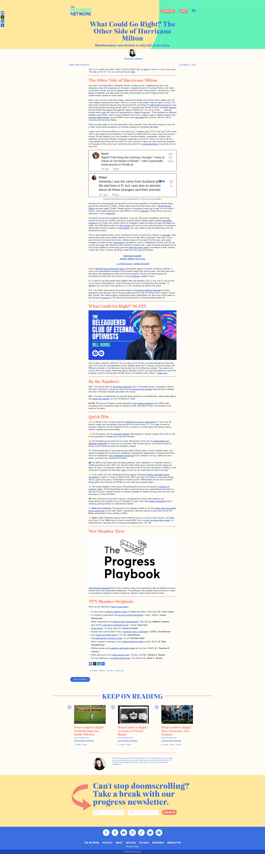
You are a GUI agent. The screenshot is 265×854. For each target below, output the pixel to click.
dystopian (144, 211)
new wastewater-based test (121, 456)
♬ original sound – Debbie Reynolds (132, 264)
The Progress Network (81, 11)
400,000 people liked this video (109, 269)
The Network (91, 842)
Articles (131, 842)
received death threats (99, 118)
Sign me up (169, 812)
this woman (125, 226)
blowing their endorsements (126, 622)
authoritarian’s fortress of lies (108, 638)
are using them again (160, 520)
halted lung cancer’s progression (140, 422)
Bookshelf (158, 842)
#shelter (123, 259)
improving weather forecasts (148, 290)
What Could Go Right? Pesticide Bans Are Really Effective (89, 731)
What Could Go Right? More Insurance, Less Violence (176, 731)
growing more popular (142, 389)
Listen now (162, 373)
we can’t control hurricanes (130, 615)
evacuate (166, 235)
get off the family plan (120, 658)
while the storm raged (138, 248)
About (119, 842)
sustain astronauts (157, 501)
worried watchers (150, 144)
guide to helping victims (116, 612)
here (146, 69)
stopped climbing (121, 434)
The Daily (144, 842)
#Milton (131, 259)
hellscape (110, 214)
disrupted (139, 118)
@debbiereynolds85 (132, 256)
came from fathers (100, 399)
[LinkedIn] (2, 21)
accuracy (106, 298)
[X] (2, 17)
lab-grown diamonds (122, 387)
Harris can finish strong (106, 635)
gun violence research (143, 403)
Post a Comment (80, 679)
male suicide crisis (120, 655)
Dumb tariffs (96, 628)
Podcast (107, 842)
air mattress (134, 276)
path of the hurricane (159, 105)
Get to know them (119, 607)
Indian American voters (133, 642)
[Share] (2, 25)
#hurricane (140, 259)
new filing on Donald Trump (115, 625)
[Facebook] (2, 13)
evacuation (167, 221)
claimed (172, 108)
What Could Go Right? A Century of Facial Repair (133, 731)
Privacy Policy (132, 847)
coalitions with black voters (122, 648)
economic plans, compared (135, 632)
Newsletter (174, 842)
